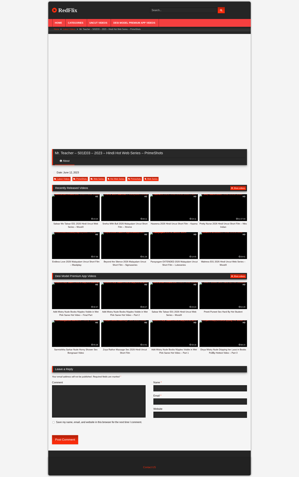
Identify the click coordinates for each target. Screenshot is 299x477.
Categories (75, 23)
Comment (57, 382)
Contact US (149, 467)
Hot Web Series (117, 179)
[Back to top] (289, 468)
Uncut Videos (98, 23)
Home (58, 23)
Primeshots (136, 179)
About (65, 161)
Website (157, 409)
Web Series (99, 179)
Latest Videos (69, 29)
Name (157, 382)
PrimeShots (81, 179)
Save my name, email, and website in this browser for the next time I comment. (99, 422)
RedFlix (67, 10)
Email (157, 395)
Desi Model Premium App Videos (134, 23)
